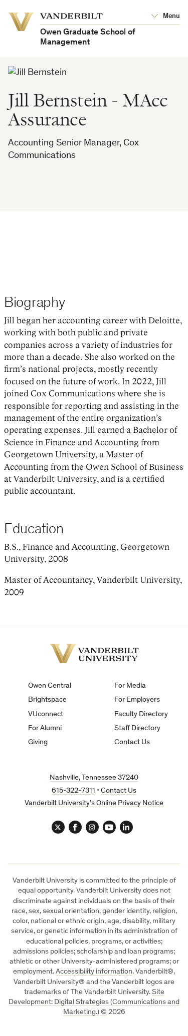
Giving (38, 742)
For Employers (137, 700)
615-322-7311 (73, 791)
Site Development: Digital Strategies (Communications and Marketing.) (94, 1003)
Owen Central (49, 686)
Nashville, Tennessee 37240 (94, 778)
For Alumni (45, 728)
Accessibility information (94, 972)
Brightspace (47, 700)
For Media (130, 686)
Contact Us (132, 742)
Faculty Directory (141, 714)
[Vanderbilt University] (94, 653)
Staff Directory (137, 728)
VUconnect (45, 714)
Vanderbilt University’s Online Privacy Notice (94, 803)
